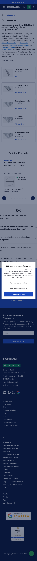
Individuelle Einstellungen (18, 288)
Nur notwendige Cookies (18, 283)
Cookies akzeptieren (18, 294)
